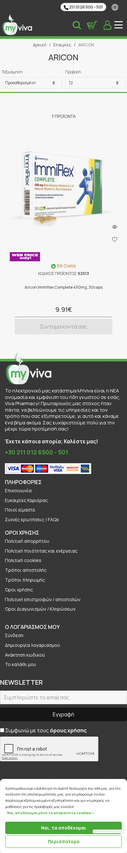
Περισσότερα (63, 841)
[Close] (125, 779)
